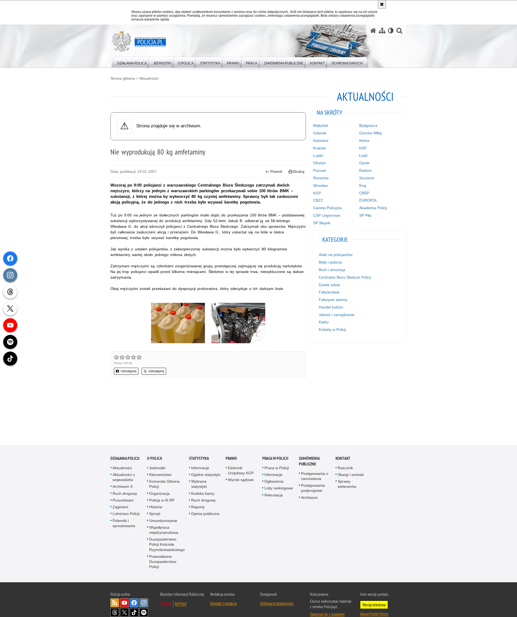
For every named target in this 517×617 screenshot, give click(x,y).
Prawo (231, 459)
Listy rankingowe (278, 489)
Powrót (276, 171)
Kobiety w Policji (332, 329)
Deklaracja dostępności (277, 604)
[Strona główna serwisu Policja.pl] (373, 30)
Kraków (319, 148)
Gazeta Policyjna (327, 208)
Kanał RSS (114, 604)
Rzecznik (345, 469)
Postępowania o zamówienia (314, 477)
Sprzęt (154, 515)
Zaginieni (120, 508)
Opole (364, 163)
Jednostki (157, 469)
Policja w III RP (161, 501)
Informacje (200, 469)
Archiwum (309, 498)
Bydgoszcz (368, 125)
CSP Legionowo (326, 215)
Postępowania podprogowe (313, 489)
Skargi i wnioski (351, 475)
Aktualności (149, 78)
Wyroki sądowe (241, 481)
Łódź (363, 155)
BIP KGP (181, 605)
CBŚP (364, 193)
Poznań (319, 170)
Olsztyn (319, 163)
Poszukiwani (123, 501)
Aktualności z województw (124, 478)
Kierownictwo (160, 475)
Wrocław (320, 185)
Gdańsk (319, 133)
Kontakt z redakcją (223, 604)
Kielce (364, 140)
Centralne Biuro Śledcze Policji (345, 277)
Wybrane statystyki (199, 485)
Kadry (324, 322)
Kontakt (343, 459)
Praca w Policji (275, 459)
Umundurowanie (163, 521)
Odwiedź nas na (124, 604)
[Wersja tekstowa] (391, 30)
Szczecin (366, 178)
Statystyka (199, 459)
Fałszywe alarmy (333, 299)
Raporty (198, 508)
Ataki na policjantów (335, 255)
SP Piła (365, 215)
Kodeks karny (202, 494)
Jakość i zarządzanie (336, 315)
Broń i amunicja (332, 270)
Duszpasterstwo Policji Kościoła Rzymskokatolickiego (167, 545)
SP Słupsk (321, 223)
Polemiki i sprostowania (124, 524)
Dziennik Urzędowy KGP (241, 471)
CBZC (318, 200)
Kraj (362, 185)
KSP (362, 148)
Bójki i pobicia (330, 262)
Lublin (318, 155)
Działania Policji (124, 459)
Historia (155, 508)
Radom (365, 170)
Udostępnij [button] (129, 371)
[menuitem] (131, 62)
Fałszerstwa (329, 292)
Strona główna (122, 78)
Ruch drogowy (125, 494)
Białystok (320, 125)
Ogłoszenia (274, 482)
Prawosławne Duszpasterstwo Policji (162, 562)
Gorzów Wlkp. (371, 133)
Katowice (321, 140)
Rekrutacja (273, 496)
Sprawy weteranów (347, 485)
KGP (317, 193)
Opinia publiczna (205, 515)
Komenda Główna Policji (164, 485)
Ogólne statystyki (205, 475)
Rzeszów (321, 178)
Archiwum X (123, 487)
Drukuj (298, 171)
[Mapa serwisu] (382, 30)
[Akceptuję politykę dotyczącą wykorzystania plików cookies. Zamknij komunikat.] (382, 4)
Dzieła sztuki (329, 285)
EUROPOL (368, 200)
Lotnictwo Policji (126, 515)
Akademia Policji (373, 208)
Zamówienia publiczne (309, 462)
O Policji (154, 459)
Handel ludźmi (331, 307)
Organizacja (159, 494)
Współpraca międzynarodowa (163, 530)
